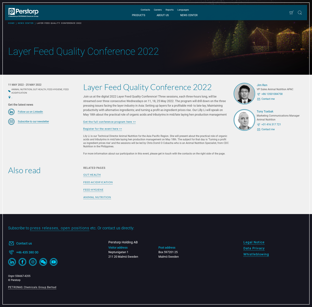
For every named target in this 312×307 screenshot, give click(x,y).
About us (163, 15)
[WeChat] (43, 262)
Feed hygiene (93, 189)
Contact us (24, 243)
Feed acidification (98, 182)
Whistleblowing (256, 254)
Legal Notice (254, 242)
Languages (183, 9)
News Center (189, 15)
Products (138, 15)
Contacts (145, 9)
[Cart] (291, 12)
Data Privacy (254, 248)
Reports (170, 9)
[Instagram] (33, 262)
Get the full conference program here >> (109, 121)
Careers (158, 9)
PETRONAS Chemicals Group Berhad (32, 287)
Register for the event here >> (102, 128)
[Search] (299, 12)
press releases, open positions (59, 228)
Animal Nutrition (97, 197)
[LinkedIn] (12, 262)
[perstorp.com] (25, 13)
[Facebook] (22, 262)
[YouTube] (54, 262)
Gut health (92, 174)
